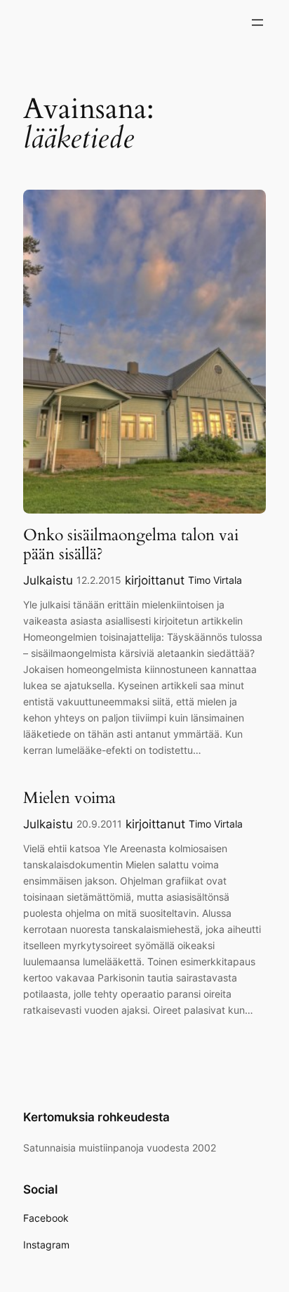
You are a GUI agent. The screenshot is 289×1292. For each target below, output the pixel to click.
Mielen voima (69, 798)
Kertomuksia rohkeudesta (96, 1117)
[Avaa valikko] (257, 22)
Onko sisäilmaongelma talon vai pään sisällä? (130, 545)
